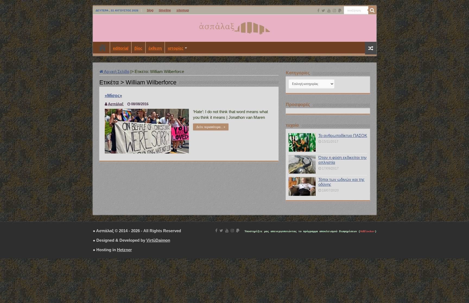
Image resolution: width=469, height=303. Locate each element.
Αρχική (103, 47)
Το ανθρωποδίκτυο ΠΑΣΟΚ (342, 135)
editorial (120, 48)
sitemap (182, 10)
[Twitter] (323, 10)
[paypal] (340, 10)
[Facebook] (318, 10)
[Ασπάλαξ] (234, 27)
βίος (138, 48)
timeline (165, 10)
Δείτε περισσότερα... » (210, 127)
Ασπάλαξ (115, 104)
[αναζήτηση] (372, 10)
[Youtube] (329, 10)
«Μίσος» (113, 95)
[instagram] (334, 10)
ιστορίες (175, 48)
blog (150, 10)
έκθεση (155, 48)
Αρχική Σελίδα (116, 71)
